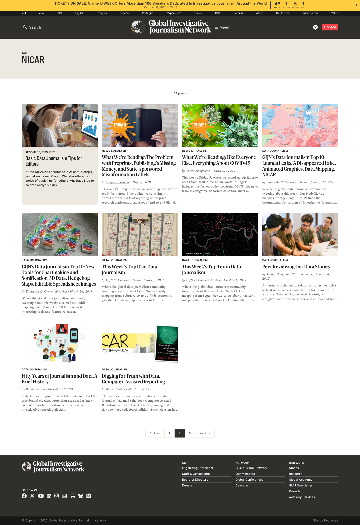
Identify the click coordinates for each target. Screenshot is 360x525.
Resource (295, 473)
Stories (294, 468)
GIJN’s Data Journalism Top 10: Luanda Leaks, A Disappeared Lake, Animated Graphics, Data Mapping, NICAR (299, 166)
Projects (295, 491)
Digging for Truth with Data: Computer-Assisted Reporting (133, 379)
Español (124, 13)
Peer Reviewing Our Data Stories (296, 267)
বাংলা (60, 13)
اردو (24, 13)
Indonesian (309, 13)
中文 (333, 13)
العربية (42, 13)
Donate (330, 27)
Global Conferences (250, 479)
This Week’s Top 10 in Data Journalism (130, 269)
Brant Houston (35, 389)
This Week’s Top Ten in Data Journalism (211, 269)
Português (148, 13)
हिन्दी (217, 13)
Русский (238, 13)
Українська (174, 13)
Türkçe (198, 13)
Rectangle (331, 520)
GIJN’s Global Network (252, 468)
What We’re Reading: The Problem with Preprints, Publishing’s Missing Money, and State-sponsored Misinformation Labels (139, 166)
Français (101, 13)
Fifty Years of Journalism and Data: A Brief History (59, 379)
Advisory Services (302, 497)
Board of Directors (195, 479)
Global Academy (300, 479)
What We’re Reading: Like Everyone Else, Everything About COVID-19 (219, 160)
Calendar (242, 485)
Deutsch (281, 13)
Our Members (245, 473)
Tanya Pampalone (117, 182)
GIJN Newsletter (300, 485)
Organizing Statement (197, 468)
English (79, 13)
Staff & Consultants (196, 473)
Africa (260, 13)
